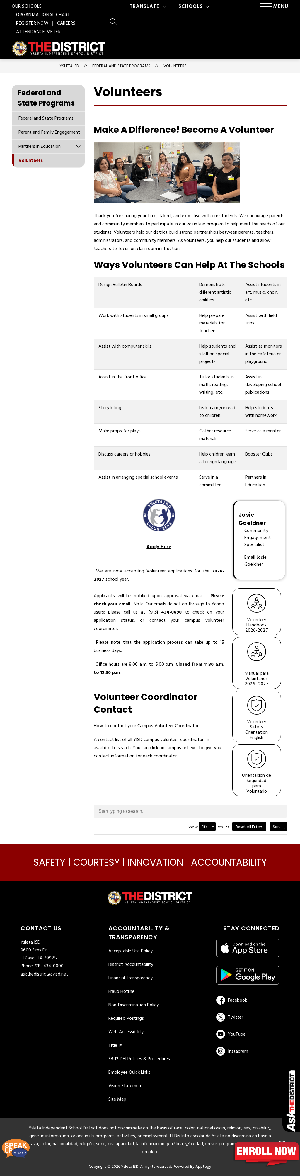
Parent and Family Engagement (49, 132)
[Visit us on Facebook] (246, 1000)
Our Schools (27, 6)
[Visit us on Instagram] (247, 1051)
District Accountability (130, 964)
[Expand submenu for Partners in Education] (78, 146)
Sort (276, 827)
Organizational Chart (43, 14)
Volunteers (175, 66)
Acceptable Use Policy (130, 951)
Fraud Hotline (121, 991)
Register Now (32, 23)
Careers (66, 23)
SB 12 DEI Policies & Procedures (139, 1059)
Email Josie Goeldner (255, 561)
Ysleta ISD (69, 66)
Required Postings (126, 1018)
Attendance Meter (38, 31)
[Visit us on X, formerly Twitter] (246, 1017)
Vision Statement (125, 1086)
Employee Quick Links (129, 1072)
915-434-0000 (49, 966)
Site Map (117, 1099)
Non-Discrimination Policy (133, 1005)
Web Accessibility (126, 1032)
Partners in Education (39, 146)
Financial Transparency (130, 978)
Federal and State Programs (46, 118)
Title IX (115, 1045)
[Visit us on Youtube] (246, 1034)
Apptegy (203, 1166)
